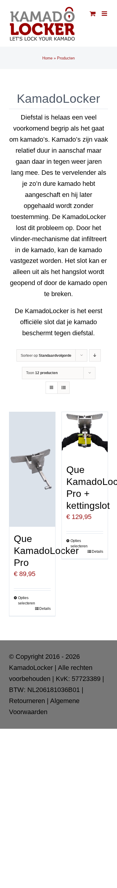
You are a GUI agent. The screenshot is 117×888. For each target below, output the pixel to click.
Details (45, 609)
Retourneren (27, 701)
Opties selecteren (25, 600)
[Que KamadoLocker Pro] (32, 469)
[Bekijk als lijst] (63, 388)
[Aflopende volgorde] (95, 355)
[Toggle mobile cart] (93, 13)
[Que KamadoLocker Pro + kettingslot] (85, 435)
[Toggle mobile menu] (105, 13)
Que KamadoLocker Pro (46, 550)
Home (47, 58)
